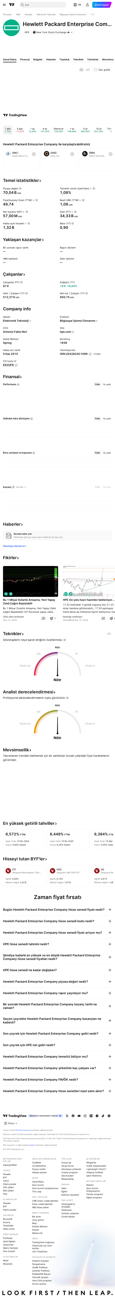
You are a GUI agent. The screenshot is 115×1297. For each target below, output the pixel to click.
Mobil (5, 1260)
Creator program (69, 1172)
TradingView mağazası (43, 1242)
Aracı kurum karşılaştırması (45, 1188)
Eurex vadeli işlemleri (42, 1204)
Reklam (90, 1185)
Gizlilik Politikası (39, 1267)
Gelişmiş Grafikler (94, 1172)
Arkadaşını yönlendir (71, 1169)
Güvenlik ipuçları (40, 1277)
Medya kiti (37, 1233)
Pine (5, 1194)
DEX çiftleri (8, 1190)
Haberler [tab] (51, 59)
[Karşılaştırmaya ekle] (33, 154)
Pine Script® (9, 1251)
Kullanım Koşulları (40, 1261)
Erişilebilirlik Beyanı (41, 1274)
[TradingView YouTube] (79, 1116)
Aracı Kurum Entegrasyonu (93, 1189)
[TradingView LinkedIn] (91, 1116)
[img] (68, 32)
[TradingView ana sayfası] (12, 5)
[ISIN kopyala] (90, 354)
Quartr (32, 1145)
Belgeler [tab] (38, 59)
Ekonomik (7, 1219)
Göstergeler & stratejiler (68, 1205)
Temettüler (8, 1225)
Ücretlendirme (39, 1166)
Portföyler (8, 1238)
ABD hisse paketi (40, 1207)
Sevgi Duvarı (67, 1166)
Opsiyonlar (8, 1244)
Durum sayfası (39, 1284)
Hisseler (7, 1174)
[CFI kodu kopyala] (16, 365)
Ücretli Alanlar (68, 1216)
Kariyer (35, 1229)
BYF (5, 1177)
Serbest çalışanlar (70, 1213)
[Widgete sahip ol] (87, 69)
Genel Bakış (38, 1181)
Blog (34, 1223)
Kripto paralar (9, 1184)
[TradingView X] (67, 1116)
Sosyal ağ (66, 1162)
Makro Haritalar (10, 1248)
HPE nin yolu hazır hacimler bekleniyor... (89, 599)
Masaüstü (7, 1264)
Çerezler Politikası (41, 1270)
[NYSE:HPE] (6, 594)
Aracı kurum (38, 1185)
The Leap (36, 1191)
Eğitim (64, 1191)
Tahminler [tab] (93, 59)
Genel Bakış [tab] (9, 59)
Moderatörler (67, 1179)
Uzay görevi (38, 1220)
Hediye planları (39, 1172)
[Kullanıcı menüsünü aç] (87, 5)
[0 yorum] (43, 618)
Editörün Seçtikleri (70, 1195)
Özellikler (36, 1162)
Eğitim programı (94, 1197)
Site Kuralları (67, 1175)
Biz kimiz (36, 1216)
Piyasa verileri (39, 1169)
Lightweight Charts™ (96, 1169)
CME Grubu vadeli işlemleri (45, 1200)
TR (79, 4)
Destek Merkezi (39, 1226)
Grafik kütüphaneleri (96, 1166)
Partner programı (94, 1194)
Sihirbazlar (66, 1210)
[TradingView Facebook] (73, 1116)
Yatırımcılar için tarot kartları (42, 1247)
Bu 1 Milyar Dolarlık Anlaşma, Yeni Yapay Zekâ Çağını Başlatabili (29, 601)
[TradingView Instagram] (85, 1116)
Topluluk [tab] (64, 59)
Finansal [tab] (25, 59)
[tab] (97, 384)
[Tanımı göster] (20, 188)
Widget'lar (91, 1162)
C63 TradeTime (39, 1251)
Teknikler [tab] (78, 59)
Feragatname (38, 1264)
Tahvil (6, 1180)
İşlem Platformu (94, 1175)
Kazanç (6, 1222)
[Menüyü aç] (4, 5)
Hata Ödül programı (42, 1280)
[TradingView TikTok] (103, 1116)
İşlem (63, 1188)
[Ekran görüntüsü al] (81, 69)
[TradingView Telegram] (97, 1116)
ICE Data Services (22, 1130)
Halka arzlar (9, 1229)
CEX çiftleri (8, 1187)
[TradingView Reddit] (109, 1116)
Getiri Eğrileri (9, 1241)
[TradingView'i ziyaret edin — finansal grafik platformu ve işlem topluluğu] (15, 115)
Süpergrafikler (10, 1165)
